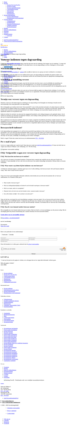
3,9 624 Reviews (4, 45)
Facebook (6, 423)
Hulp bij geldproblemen (10, 29)
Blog (5, 55)
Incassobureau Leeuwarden (11, 359)
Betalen (6, 28)
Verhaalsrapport (11, 21)
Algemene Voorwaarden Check (12, 305)
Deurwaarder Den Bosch (10, 335)
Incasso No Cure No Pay (13, 5)
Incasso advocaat (8, 331)
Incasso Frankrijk (8, 346)
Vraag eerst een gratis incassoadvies (13, 41)
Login (5, 57)
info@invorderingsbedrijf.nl (11, 40)
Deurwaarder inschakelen (10, 330)
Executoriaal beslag (9, 320)
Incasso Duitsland (8, 344)
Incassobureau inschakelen (11, 328)
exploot (22, 72)
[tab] (33, 159)
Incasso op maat (11, 6)
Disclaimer (6, 377)
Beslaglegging (11, 13)
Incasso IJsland (8, 349)
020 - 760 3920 (5, 395)
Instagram (6, 422)
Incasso (6, 3)
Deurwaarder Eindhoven (10, 338)
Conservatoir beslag (9, 317)
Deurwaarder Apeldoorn (10, 347)
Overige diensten (8, 19)
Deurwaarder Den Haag (10, 337)
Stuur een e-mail (5, 226)
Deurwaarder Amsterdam (10, 334)
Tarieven (6, 32)
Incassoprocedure (8, 322)
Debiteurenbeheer (8, 302)
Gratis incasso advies (9, 276)
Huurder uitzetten (8, 333)
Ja (1, 264)
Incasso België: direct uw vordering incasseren (16, 343)
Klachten (6, 31)
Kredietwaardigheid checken (11, 301)
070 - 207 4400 (5, 391)
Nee (5, 264)
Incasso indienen (8, 67)
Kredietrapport (11, 22)
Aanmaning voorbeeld (9, 360)
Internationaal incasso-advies (11, 290)
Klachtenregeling (8, 52)
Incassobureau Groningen (10, 354)
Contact (6, 37)
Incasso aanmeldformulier (13, 8)
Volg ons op (7, 419)
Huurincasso (10, 12)
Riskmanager (7, 303)
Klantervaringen (8, 34)
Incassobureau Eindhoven (10, 356)
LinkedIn (6, 420)
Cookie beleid (10, 413)
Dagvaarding (10, 10)
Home (5, 2)
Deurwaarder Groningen (10, 340)
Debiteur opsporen (12, 25)
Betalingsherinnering (9, 314)
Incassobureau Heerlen (10, 350)
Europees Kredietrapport (13, 24)
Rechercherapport (11, 27)
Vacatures (6, 367)
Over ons (9, 35)
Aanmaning (7, 313)
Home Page (4, 54)
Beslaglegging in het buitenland (15, 18)
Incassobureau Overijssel (10, 352)
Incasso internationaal (9, 15)
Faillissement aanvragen (10, 282)
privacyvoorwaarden (33, 244)
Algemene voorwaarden (13, 408)
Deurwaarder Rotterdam (10, 341)
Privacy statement (11, 410)
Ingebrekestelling (8, 306)
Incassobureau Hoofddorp (10, 353)
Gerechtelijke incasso (12, 9)
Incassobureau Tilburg (9, 357)
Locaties (6, 374)
